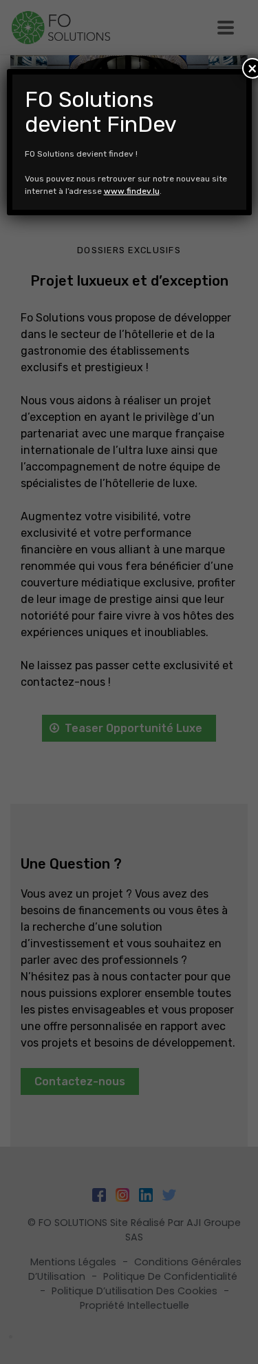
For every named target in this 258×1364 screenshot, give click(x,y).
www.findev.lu (132, 191)
